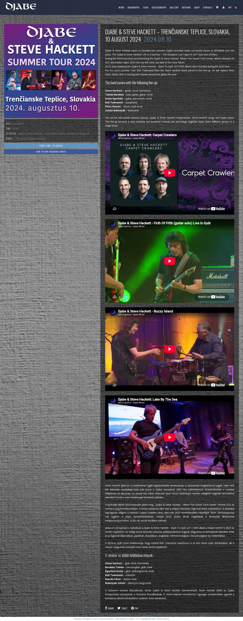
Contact (208, 7)
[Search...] (236, 7)
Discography (159, 7)
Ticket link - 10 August (51, 145)
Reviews (186, 7)
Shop (197, 7)
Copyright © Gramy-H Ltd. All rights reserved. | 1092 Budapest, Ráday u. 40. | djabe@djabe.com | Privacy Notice (121, 619)
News (121, 7)
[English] (230, 7)
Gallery (174, 7)
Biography (134, 7)
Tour (145, 7)
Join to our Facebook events (51, 151)
